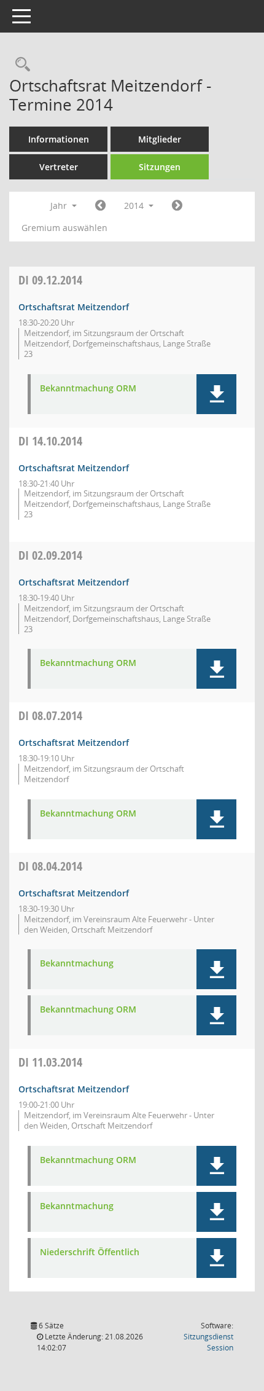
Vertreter (58, 167)
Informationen (58, 139)
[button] (216, 394)
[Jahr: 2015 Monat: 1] (177, 206)
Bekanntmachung (77, 963)
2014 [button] (135, 205)
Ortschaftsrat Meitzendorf (73, 307)
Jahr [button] (59, 205)
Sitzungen (160, 167)
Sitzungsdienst (208, 1342)
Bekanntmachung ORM (88, 388)
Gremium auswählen (64, 227)
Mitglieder (159, 139)
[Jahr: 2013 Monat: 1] (100, 206)
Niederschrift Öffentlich (89, 1252)
